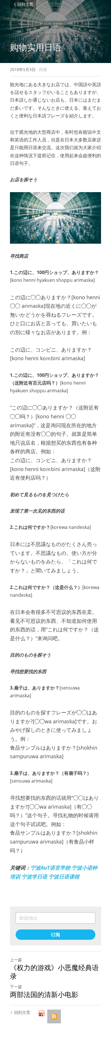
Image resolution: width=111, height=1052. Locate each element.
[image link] (55, 218)
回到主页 (25, 4)
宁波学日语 (34, 876)
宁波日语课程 (64, 876)
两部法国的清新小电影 (44, 994)
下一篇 (16, 986)
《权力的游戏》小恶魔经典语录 (54, 971)
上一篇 (16, 959)
